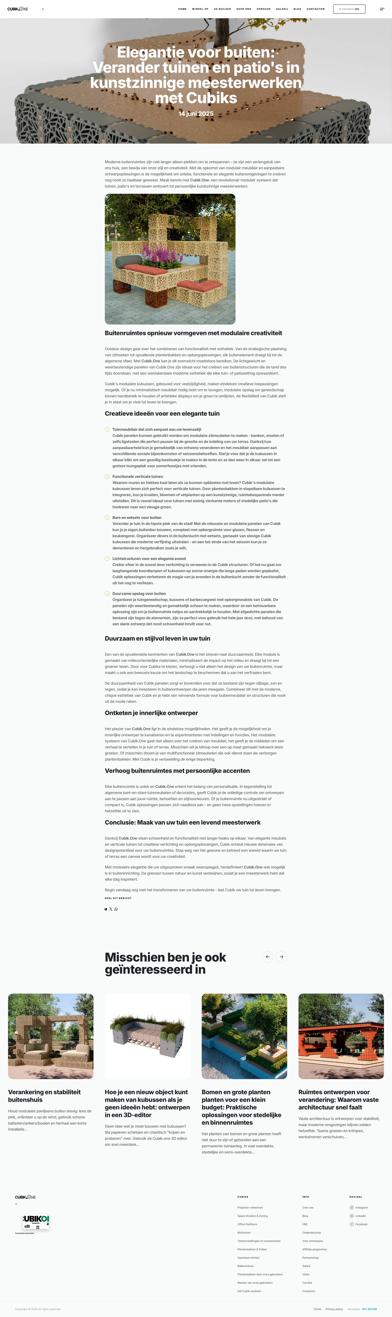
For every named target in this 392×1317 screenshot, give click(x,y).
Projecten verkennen (250, 1207)
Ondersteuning (311, 1232)
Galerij (282, 9)
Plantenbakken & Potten (252, 1249)
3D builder (222, 9)
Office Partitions (247, 1224)
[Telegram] (105, 909)
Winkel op (200, 9)
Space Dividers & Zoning (252, 1216)
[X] (110, 909)
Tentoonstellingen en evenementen (259, 1241)
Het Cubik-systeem (249, 1291)
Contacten (316, 9)
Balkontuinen (245, 1266)
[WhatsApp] (116, 909)
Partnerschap (310, 1257)
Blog (297, 9)
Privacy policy (334, 1309)
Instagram (362, 1207)
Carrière (307, 1282)
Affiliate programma (314, 1249)
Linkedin (361, 1216)
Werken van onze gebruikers (254, 1282)
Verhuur (264, 9)
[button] (43, 9)
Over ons (244, 9)
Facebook (362, 1224)
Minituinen (244, 1232)
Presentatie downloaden (24, 1233)
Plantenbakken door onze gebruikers (260, 1274)
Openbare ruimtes (248, 1257)
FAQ (304, 1224)
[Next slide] (281, 957)
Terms (317, 1309)
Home (182, 9)
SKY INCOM (369, 1309)
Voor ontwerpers (312, 1241)
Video (305, 1274)
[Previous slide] (267, 957)
